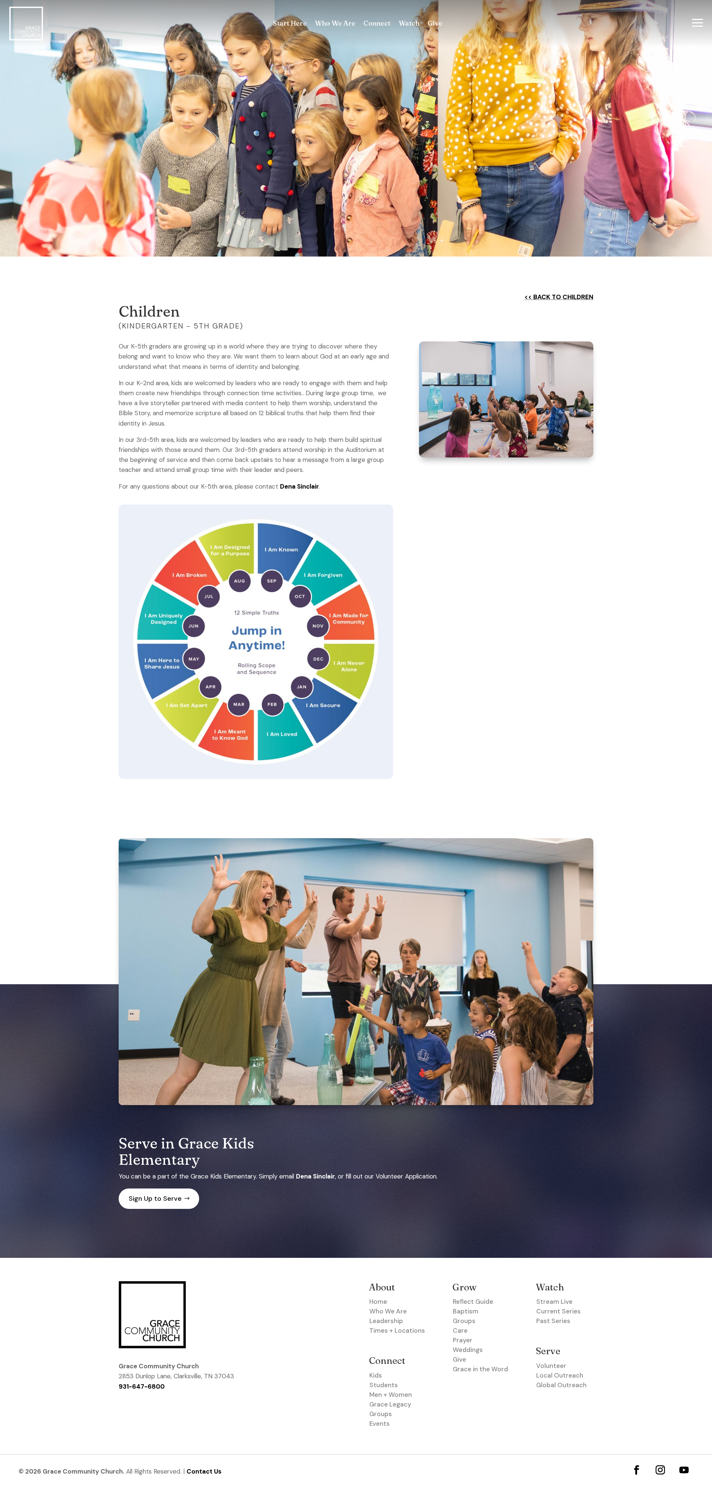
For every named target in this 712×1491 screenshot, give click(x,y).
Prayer (462, 1340)
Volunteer (551, 1366)
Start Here (290, 24)
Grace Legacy (390, 1404)
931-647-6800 (142, 1386)
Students (383, 1385)
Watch (409, 24)
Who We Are (335, 24)
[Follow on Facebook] (636, 1470)
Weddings (468, 1350)
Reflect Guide (473, 1301)
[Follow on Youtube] (684, 1470)
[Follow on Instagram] (660, 1470)
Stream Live (554, 1301)
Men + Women (390, 1395)
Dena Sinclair (299, 486)
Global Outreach (561, 1385)
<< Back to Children (558, 297)
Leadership (386, 1321)
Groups (380, 1414)
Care (460, 1330)
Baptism (465, 1311)
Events (379, 1423)
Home (378, 1301)
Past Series (553, 1321)
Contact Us (204, 1471)
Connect (376, 24)
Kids (375, 1375)
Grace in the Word (480, 1369)
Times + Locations (397, 1330)
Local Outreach (559, 1375)
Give (435, 24)
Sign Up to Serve (155, 1198)
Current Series (558, 1311)
